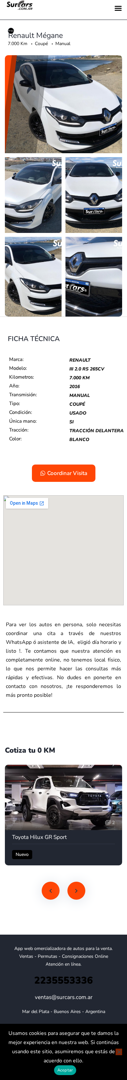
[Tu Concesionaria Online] (11, 31)
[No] (119, 1052)
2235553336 (63, 980)
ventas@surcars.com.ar (63, 997)
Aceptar (65, 1070)
